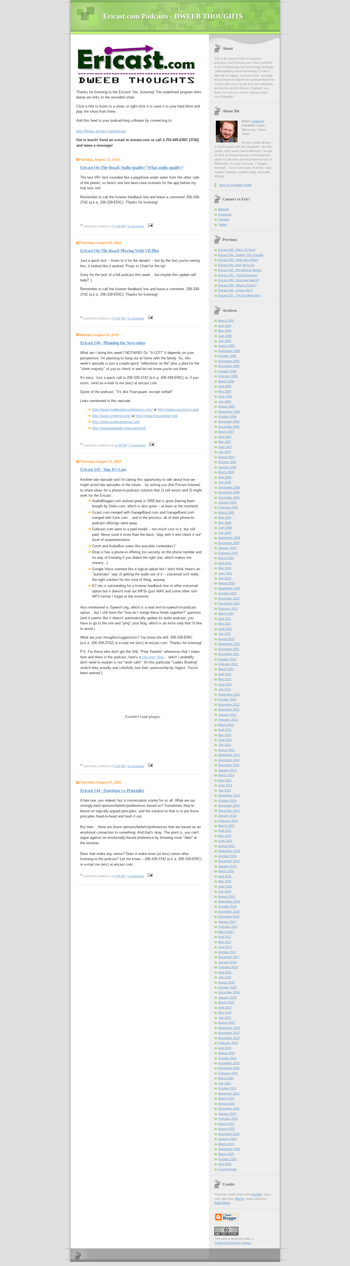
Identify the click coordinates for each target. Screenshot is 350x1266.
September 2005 (229, 351)
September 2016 (229, 901)
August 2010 (226, 583)
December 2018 (229, 992)
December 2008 (229, 497)
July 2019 (224, 1017)
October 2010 (227, 593)
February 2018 (228, 967)
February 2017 (228, 926)
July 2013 (224, 744)
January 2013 (227, 714)
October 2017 (227, 952)
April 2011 (224, 618)
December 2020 (229, 1068)
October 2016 (227, 906)
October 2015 (227, 856)
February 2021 (228, 1073)
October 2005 (227, 355)
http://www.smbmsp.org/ (111, 416)
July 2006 (224, 401)
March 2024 (226, 1144)
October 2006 (227, 416)
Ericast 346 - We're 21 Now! (236, 249)
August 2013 (226, 750)
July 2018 (224, 977)
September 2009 (229, 537)
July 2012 (224, 689)
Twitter (222, 224)
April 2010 (224, 563)
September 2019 (229, 1027)
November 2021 (229, 1093)
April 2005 (224, 325)
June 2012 (225, 684)
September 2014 (229, 795)
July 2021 (224, 1083)
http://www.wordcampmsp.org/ (116, 422)
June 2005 (225, 335)
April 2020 (224, 1048)
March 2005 (226, 320)
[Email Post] (150, 226)
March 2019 (226, 1002)
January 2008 (227, 467)
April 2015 (224, 830)
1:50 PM (119, 226)
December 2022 (229, 1108)
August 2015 (226, 846)
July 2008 (224, 482)
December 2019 (229, 1038)
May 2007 (224, 441)
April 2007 (224, 436)
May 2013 (224, 735)
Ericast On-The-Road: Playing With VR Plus (119, 250)
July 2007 (224, 451)
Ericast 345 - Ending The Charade (240, 255)
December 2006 (229, 426)
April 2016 (224, 876)
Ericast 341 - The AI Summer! (237, 275)
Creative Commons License (232, 1242)
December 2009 (229, 543)
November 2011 (228, 649)
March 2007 (226, 431)
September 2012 (229, 694)
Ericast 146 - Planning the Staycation (112, 342)
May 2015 (224, 835)
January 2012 (227, 659)
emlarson (258, 121)
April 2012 (224, 674)
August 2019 (226, 1022)
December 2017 (229, 957)
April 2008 (224, 477)
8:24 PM (119, 766)
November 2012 (229, 704)
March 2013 (226, 724)
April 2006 (224, 386)
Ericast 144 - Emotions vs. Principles (112, 790)
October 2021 (227, 1088)
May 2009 (224, 522)
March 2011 (226, 613)
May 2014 (224, 780)
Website (223, 209)
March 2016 (226, 871)
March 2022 (226, 1098)
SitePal (239, 1198)
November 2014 (229, 805)
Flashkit (257, 1194)
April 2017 (224, 936)
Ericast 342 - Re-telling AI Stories (240, 270)
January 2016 (227, 866)
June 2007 (225, 447)
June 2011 (225, 628)
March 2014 (226, 775)
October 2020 (227, 1058)
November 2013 (229, 760)
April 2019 (224, 1007)
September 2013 (229, 754)
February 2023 (228, 1118)
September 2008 (229, 487)
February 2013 (228, 719)
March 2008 (226, 472)
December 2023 (229, 1134)
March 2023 (226, 1123)
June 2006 (225, 396)
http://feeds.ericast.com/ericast (101, 131)
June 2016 (225, 886)
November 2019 (229, 1032)
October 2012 (227, 699)
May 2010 (224, 568)
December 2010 (229, 603)
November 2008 (229, 492)
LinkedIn (223, 219)
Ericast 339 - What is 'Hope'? (237, 285)
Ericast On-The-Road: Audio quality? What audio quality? (131, 167)
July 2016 (224, 891)
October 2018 (227, 987)
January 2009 (227, 502)
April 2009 (224, 517)
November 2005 (229, 361)
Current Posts (227, 1169)
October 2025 (227, 1159)
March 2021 (226, 1078)
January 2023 (227, 1113)
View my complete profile (235, 185)
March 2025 (226, 1154)
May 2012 (224, 679)
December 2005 (229, 366)
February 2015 (228, 820)
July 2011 (224, 633)
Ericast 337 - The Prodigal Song (239, 295)
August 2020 (226, 1053)
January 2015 (227, 815)
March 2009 (226, 512)
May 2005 (224, 330)
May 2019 (224, 1012)
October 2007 (227, 462)
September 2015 (229, 850)
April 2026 (224, 1164)
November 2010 (229, 598)
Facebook (225, 214)
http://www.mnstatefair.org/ (157, 416)
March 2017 (226, 931)
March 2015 (226, 825)
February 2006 (228, 376)
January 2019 (227, 997)
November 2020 (229, 1063)
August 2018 (226, 982)
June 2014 (225, 785)
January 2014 (227, 770)
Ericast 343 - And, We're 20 (236, 265)
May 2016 (224, 881)
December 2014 (229, 810)
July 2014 (224, 790)
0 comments (136, 226)
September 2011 (229, 643)
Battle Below (222, 1202)
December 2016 (229, 916)
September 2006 (229, 411)
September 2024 (229, 1149)
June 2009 (225, 527)
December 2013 (229, 765)
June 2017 (225, 946)
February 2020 (228, 1042)
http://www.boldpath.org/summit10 (119, 428)
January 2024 (227, 1138)
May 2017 (224, 942)
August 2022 (226, 1103)
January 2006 (227, 371)
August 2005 (226, 345)
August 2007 (226, 457)
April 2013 (224, 729)
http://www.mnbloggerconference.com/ (122, 410)
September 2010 (229, 588)
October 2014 (227, 800)
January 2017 (227, 921)
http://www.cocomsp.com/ (178, 410)
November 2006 (229, 421)
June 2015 (225, 840)
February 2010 (228, 553)
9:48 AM (119, 876)
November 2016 (229, 911)
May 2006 (224, 391)
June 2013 (225, 739)
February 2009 (228, 507)
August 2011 (226, 639)
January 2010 (227, 547)
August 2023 (226, 1128)
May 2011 (224, 623)
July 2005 (224, 340)
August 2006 (226, 406)
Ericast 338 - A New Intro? (235, 290)
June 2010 (225, 573)
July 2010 (224, 578)
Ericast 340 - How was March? (238, 280)
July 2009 (224, 532)
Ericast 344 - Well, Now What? (238, 259)
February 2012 (228, 664)
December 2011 (228, 654)
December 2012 (229, 709)
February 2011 (228, 608)
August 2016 (226, 896)
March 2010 (226, 558)
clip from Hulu (153, 657)
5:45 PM (119, 318)
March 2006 (226, 381)
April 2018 (224, 972)
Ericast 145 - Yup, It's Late (103, 469)
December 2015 (229, 861)
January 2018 (227, 962)
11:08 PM (120, 445)
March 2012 (226, 669)
